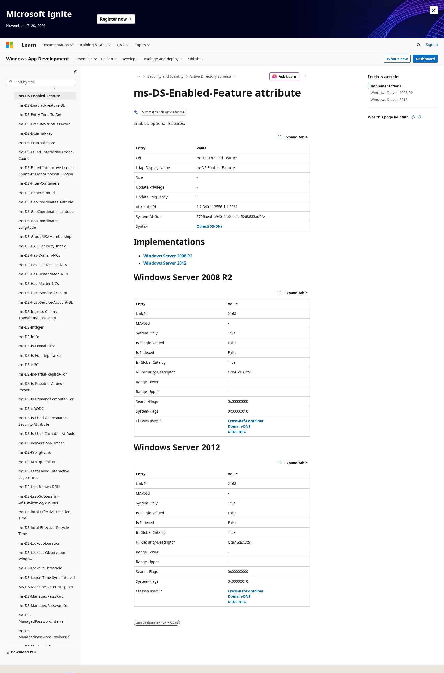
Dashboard (425, 58)
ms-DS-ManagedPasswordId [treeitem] (42, 605)
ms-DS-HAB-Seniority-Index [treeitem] (42, 246)
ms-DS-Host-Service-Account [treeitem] (42, 292)
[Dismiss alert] (434, 10)
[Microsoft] (9, 45)
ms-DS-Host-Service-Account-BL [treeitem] (45, 302)
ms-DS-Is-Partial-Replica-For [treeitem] (42, 374)
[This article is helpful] (413, 117)
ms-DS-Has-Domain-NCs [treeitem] (39, 255)
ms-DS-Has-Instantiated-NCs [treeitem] (43, 274)
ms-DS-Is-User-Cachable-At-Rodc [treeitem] (46, 433)
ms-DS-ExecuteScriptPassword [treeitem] (44, 123)
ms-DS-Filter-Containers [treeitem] (39, 183)
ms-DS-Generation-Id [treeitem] (36, 192)
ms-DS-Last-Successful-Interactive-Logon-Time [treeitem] (38, 499)
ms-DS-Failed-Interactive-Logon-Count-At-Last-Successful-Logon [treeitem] (46, 170)
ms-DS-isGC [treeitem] (28, 364)
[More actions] (305, 76)
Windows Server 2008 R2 (392, 92)
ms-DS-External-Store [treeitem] (36, 142)
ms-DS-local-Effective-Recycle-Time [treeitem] (44, 530)
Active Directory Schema (210, 76)
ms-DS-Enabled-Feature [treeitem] (39, 95)
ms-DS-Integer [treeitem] (31, 327)
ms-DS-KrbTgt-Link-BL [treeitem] (37, 461)
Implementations (386, 85)
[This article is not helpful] (419, 117)
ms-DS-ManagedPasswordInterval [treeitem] (41, 618)
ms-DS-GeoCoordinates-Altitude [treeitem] (45, 202)
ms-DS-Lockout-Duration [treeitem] (39, 543)
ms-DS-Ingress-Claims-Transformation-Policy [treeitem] (38, 314)
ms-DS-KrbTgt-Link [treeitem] (34, 452)
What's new (397, 58)
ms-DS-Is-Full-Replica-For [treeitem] (40, 355)
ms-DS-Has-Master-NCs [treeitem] (38, 283)
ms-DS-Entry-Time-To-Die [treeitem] (39, 114)
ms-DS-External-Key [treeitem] (35, 133)
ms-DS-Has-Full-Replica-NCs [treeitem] (42, 264)
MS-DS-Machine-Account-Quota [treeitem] (45, 586)
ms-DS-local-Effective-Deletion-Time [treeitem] (45, 515)
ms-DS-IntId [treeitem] (28, 336)
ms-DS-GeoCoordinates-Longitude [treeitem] (39, 224)
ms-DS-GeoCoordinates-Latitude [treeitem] (46, 211)
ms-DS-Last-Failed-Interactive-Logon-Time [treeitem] (44, 474)
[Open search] (418, 45)
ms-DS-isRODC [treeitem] (31, 408)
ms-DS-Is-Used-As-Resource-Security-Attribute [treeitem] (43, 421)
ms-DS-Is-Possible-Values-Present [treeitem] (40, 386)
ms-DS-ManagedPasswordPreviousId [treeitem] (44, 634)
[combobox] (41, 82)
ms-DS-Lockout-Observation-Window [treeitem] (43, 555)
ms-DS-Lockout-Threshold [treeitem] (40, 568)
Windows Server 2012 (389, 99)
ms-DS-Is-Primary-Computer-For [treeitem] (46, 399)
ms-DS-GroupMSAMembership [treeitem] (44, 236)
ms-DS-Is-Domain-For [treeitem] (36, 345)
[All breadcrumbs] (138, 76)
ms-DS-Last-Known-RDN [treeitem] (39, 486)
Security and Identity (165, 76)
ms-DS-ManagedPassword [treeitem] (41, 596)
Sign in (432, 44)
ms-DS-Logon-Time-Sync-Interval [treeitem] (46, 577)
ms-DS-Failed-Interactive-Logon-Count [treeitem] (46, 155)
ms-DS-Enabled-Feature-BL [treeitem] (41, 105)
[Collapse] (75, 72)
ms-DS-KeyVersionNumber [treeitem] (41, 443)
